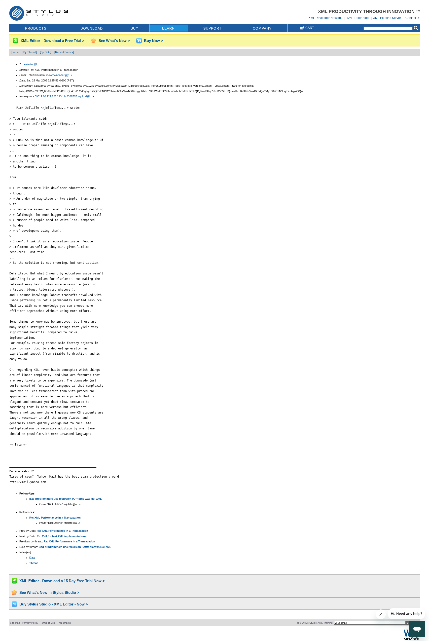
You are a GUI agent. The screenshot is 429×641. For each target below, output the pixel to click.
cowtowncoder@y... (59, 75)
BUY (134, 28)
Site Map (15, 622)
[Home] (15, 52)
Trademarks (64, 622)
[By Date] (45, 52)
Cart (309, 28)
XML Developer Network (325, 18)
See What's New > (114, 40)
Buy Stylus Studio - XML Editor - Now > (53, 604)
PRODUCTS (35, 28)
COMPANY (262, 28)
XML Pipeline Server (387, 18)
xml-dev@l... (31, 64)
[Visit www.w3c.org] (411, 639)
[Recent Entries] (64, 52)
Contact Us (412, 18)
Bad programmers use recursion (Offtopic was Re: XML (65, 498)
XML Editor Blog (358, 18)
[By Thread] (30, 52)
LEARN (168, 28)
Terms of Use (47, 622)
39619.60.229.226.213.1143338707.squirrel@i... (63, 96)
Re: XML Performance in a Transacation (55, 517)
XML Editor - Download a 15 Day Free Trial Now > (62, 581)
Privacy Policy (30, 622)
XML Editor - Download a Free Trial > (52, 40)
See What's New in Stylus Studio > (49, 592)
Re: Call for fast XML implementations (61, 536)
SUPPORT (212, 28)
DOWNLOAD (91, 28)
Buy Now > (153, 40)
